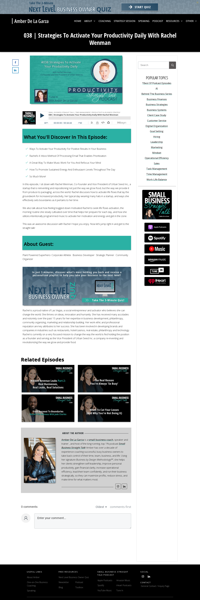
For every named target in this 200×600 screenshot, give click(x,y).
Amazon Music (123, 580)
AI (157, 88)
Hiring (156, 136)
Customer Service (156, 120)
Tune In (119, 590)
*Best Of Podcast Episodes (156, 83)
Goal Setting (156, 131)
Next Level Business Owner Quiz (74, 577)
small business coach (101, 439)
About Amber (33, 577)
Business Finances (157, 99)
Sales (157, 163)
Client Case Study (156, 115)
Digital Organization (157, 126)
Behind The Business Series (156, 93)
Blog (61, 587)
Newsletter (64, 582)
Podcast (79, 582)
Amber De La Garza (72, 439)
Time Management (156, 174)
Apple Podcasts (105, 580)
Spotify (101, 585)
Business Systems (156, 110)
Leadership (157, 142)
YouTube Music (105, 590)
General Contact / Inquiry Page (155, 586)
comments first (120, 507)
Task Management (156, 168)
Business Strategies (157, 104)
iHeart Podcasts (123, 585)
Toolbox (79, 587)
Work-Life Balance (157, 179)
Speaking (31, 590)
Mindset (156, 152)
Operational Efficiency (157, 158)
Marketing (157, 147)
